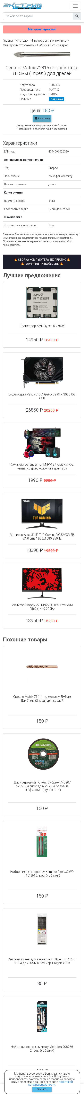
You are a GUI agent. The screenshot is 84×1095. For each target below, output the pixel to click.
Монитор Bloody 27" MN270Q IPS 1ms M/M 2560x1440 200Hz (42, 607)
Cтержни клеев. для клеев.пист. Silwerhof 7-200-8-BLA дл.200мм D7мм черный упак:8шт (42, 961)
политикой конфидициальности (50, 1083)
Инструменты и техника (49, 40)
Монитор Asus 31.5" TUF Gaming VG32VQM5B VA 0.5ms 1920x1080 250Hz (42, 536)
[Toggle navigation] (75, 6)
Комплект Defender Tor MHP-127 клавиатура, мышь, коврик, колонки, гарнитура (42, 466)
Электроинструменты (18, 45)
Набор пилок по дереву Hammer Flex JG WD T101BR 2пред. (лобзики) (42, 873)
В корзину (43, 118)
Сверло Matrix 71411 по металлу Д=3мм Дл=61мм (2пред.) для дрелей (42, 698)
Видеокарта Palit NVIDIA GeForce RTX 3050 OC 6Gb (42, 396)
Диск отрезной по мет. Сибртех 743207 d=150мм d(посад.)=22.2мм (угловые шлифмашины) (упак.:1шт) (42, 786)
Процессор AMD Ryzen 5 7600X (42, 326)
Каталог (23, 40)
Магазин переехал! (42, 29)
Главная (8, 40)
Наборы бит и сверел (52, 45)
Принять (42, 1089)
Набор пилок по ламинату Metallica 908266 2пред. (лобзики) (42, 1048)
